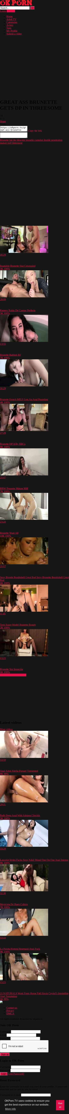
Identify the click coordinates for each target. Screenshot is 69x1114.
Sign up (4, 1054)
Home (9, 16)
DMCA (10, 1013)
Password (5, 1038)
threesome (17, 143)
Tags (8, 28)
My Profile (11, 30)
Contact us (11, 1007)
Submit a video (14, 33)
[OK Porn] (16, 4)
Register (11, 11)
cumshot (38, 140)
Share (3, 121)
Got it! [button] (60, 1105)
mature (3, 143)
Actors (9, 25)
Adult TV (11, 19)
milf (9, 143)
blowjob (20, 140)
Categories (11, 22)
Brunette (4, 140)
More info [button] (10, 1109)
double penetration (52, 140)
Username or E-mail (10, 1095)
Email (3, 1035)
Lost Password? (16, 1073)
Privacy (10, 1010)
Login (3, 11)
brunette (29, 140)
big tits (12, 140)
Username (5, 1031)
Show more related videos (13, 675)
